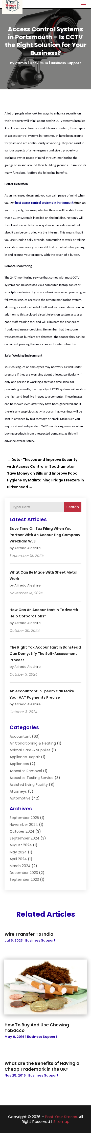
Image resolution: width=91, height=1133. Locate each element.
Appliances (19, 763)
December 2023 (24, 872)
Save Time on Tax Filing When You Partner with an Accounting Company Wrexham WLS (45, 535)
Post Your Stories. (61, 1116)
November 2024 (24, 824)
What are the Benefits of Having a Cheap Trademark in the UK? (42, 1066)
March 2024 (20, 865)
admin (21, 63)
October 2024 (22, 831)
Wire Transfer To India (29, 934)
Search (72, 507)
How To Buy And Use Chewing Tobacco (37, 1027)
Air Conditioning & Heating (33, 743)
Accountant (20, 736)
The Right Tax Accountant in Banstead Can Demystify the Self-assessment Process (45, 653)
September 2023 (24, 879)
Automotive (20, 798)
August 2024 (21, 845)
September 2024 (24, 838)
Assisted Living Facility (29, 784)
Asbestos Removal (26, 770)
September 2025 (24, 817)
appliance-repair (25, 756)
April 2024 (18, 859)
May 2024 (18, 852)
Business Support (66, 63)
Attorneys (18, 791)
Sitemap (61, 1121)
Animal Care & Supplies (30, 750)
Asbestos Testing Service (32, 777)
